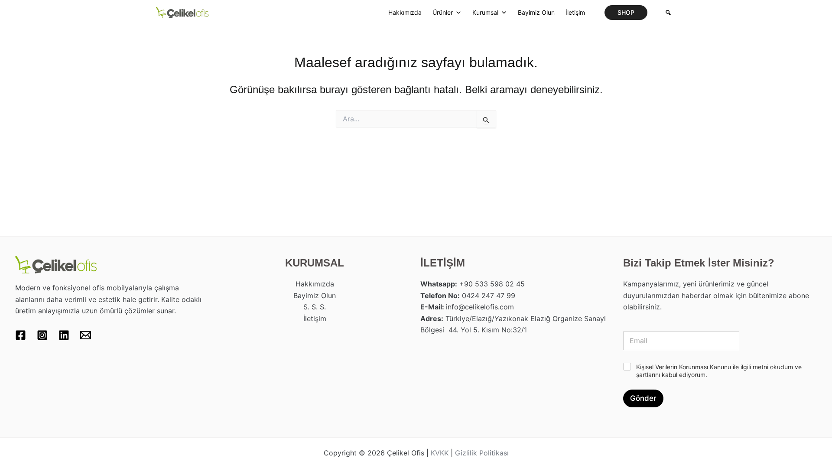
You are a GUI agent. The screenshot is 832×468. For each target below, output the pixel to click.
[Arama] (668, 12)
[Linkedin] (63, 335)
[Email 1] (85, 335)
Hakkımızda (405, 12)
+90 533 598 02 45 (492, 284)
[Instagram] (42, 335)
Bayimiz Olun (536, 12)
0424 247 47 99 (488, 295)
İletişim (575, 12)
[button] (626, 12)
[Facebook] (20, 335)
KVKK (439, 452)
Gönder (643, 398)
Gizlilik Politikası (482, 452)
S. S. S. (314, 306)
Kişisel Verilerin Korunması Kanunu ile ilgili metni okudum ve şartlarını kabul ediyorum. (719, 370)
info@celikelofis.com (480, 306)
